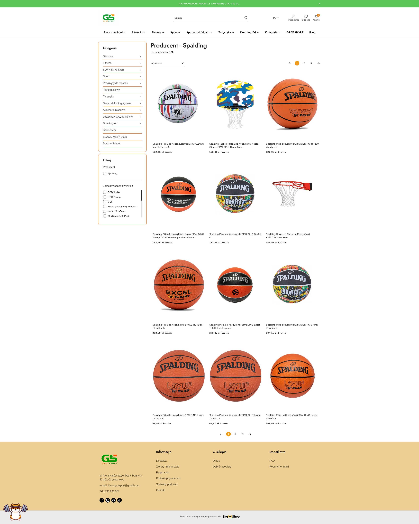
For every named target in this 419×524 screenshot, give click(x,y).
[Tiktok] (119, 500)
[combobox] (167, 63)
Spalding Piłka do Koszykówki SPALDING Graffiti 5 (235, 236)
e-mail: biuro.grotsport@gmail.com (119, 485)
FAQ (272, 460)
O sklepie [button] (220, 451)
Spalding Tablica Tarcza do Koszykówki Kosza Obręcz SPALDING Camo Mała (234, 145)
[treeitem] (122, 56)
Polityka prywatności (168, 478)
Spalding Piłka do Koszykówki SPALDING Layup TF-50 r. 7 (235, 417)
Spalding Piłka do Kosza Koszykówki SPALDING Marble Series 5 (178, 145)
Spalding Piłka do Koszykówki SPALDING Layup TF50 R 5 (291, 417)
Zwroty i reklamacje (167, 466)
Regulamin (162, 472)
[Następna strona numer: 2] (318, 63)
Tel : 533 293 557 (109, 491)
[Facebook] (102, 500)
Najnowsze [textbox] (156, 63)
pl (274, 18)
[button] (273, 33)
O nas (216, 460)
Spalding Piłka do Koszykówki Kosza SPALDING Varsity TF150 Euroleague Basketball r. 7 (178, 236)
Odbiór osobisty (222, 466)
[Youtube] (113, 500)
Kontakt (160, 490)
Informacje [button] (163, 451)
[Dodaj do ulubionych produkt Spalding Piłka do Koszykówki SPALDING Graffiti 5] (258, 163)
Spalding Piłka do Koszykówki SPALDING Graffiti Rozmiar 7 (292, 326)
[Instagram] (107, 500)
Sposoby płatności (167, 484)
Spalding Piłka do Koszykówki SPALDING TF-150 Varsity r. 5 (292, 145)
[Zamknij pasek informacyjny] (319, 3)
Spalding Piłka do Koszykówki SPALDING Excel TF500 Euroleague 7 (234, 326)
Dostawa (161, 460)
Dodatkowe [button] (277, 451)
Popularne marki (279, 466)
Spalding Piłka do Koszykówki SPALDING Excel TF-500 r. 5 (178, 326)
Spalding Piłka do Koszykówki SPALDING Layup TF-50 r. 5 (178, 417)
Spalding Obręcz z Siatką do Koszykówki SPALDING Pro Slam (288, 236)
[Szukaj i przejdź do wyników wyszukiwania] (246, 18)
